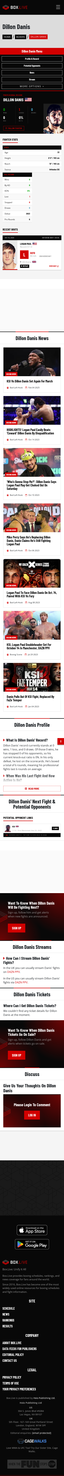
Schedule (8, 1308)
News (32, 72)
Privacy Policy (11, 1377)
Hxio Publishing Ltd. (44, 1398)
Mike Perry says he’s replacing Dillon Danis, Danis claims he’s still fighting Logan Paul (29, 540)
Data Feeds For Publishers (19, 1349)
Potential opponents (32, 65)
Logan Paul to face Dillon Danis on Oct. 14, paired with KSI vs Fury (32, 594)
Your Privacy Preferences (19, 1389)
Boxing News (11, 374)
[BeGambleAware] (32, 1464)
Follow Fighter (15, 128)
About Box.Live (11, 1343)
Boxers (20, 36)
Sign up (16, 928)
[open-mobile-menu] (58, 7)
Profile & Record (32, 58)
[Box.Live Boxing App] (32, 1230)
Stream (32, 79)
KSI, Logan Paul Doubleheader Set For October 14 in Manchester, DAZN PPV (29, 646)
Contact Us (9, 1360)
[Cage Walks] (32, 1441)
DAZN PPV (13, 972)
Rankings (8, 1320)
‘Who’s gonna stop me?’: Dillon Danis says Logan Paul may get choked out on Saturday (31, 485)
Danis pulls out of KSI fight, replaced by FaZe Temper (30, 698)
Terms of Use (10, 1383)
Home (7, 36)
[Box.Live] (15, 7)
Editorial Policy (13, 1355)
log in (32, 1115)
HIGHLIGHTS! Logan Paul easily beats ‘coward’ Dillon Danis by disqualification (30, 431)
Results (7, 1326)
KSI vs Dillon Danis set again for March (30, 381)
